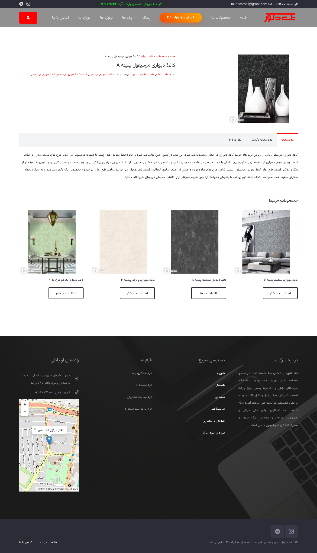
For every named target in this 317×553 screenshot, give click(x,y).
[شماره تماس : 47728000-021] (75, 392)
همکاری (220, 385)
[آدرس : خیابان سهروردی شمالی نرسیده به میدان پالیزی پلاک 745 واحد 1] (75, 379)
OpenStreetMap (56, 489)
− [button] (24, 411)
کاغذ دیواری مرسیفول (142, 75)
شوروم (221, 373)
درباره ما (42, 542)
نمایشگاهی (218, 409)
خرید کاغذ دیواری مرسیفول (103, 75)
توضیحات (287, 140)
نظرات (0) (235, 140)
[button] (198, 61)
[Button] (28, 18)
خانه (172, 57)
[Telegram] (21, 4)
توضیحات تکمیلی (261, 140)
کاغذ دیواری (147, 57)
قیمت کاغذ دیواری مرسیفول (71, 75)
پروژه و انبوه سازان (213, 433)
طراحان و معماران (214, 421)
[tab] (287, 140)
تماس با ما (25, 542)
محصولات (161, 57)
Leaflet (40, 489)
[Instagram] (28, 4)
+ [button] (24, 404)
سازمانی (220, 397)
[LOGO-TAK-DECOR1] (280, 17)
